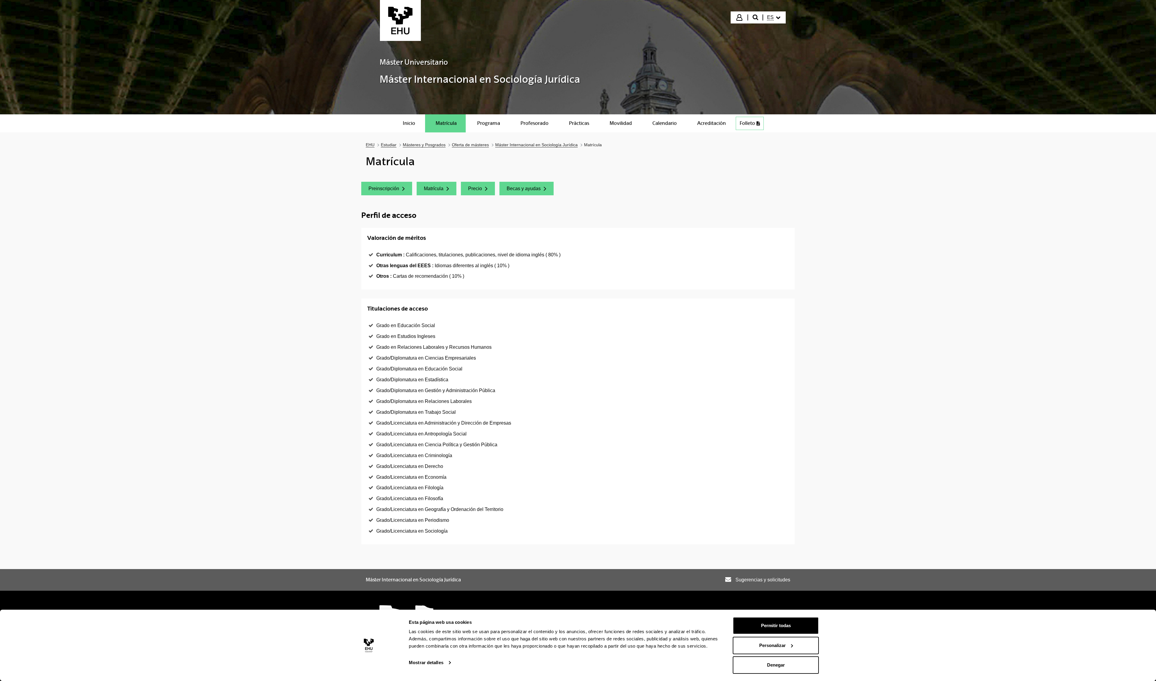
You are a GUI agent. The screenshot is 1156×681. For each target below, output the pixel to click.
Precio (481, 190)
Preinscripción (390, 190)
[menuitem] (774, 17)
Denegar (776, 664)
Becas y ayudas (530, 190)
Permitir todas (776, 625)
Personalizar (772, 645)
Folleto (747, 123)
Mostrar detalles (426, 662)
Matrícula (440, 190)
